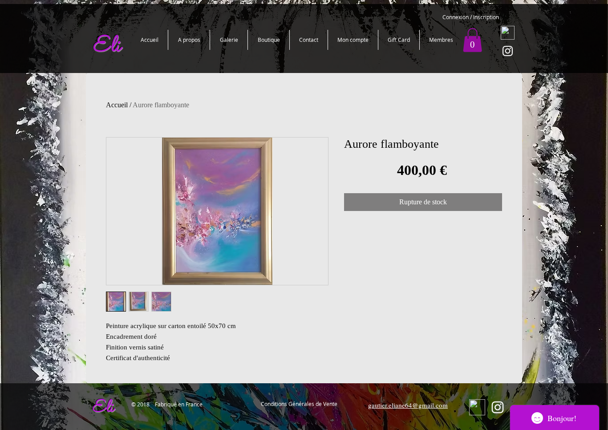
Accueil (117, 105)
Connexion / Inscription (470, 16)
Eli (102, 408)
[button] (472, 40)
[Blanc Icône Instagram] (508, 51)
